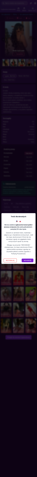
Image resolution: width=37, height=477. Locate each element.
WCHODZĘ (27, 260)
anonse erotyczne (10, 227)
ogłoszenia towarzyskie (23, 225)
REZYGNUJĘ (10, 260)
